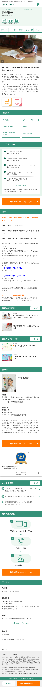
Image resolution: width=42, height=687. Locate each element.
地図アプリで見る (22, 623)
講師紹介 (21, 30)
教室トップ (4, 30)
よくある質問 (29, 30)
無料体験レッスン (30, 683)
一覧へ (34, 308)
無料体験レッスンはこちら (21, 202)
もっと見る (22, 185)
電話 (9, 683)
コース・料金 (12, 30)
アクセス (38, 30)
